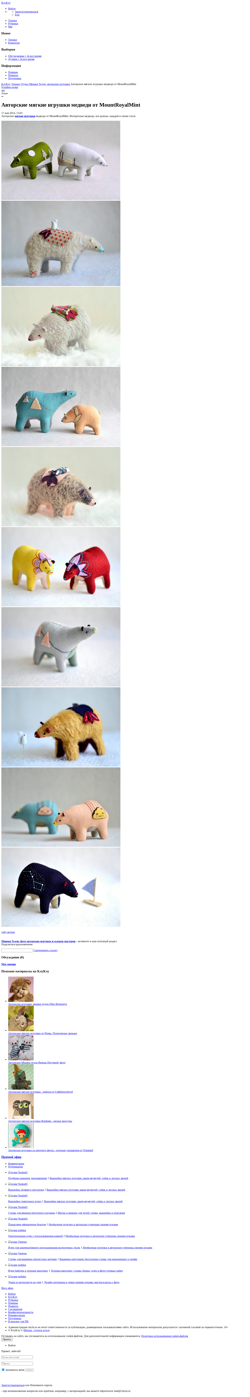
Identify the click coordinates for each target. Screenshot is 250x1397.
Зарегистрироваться (12, 1385)
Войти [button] (12, 1345)
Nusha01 (22, 1172)
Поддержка (14, 78)
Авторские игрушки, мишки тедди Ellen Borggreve (37, 1004)
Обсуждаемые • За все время (24, 56)
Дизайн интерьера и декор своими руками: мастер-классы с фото (81, 1282)
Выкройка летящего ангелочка (26, 1189)
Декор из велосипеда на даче (24, 1282)
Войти (12, 1293)
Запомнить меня (14, 1369)
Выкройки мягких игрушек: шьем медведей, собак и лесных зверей (89, 1178)
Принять (7, 1339)
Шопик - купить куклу (36, 1330)
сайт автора (8, 932)
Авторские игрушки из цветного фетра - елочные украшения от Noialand (50, 1150)
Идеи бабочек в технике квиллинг (28, 1270)
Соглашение (15, 1309)
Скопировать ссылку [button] (46, 950)
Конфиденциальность (20, 1312)
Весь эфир (7, 1288)
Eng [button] (17, 14)
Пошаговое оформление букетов (27, 1224)
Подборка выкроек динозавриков (27, 1178)
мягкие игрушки (25, 116)
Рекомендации (16, 1315)
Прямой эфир (11, 1157)
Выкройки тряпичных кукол (24, 1201)
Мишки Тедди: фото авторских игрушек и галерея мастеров (38, 941)
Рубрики (13, 23)
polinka (21, 1230)
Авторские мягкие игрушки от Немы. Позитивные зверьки (42, 1033)
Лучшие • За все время (21, 59)
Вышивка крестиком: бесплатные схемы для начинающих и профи (98, 1259)
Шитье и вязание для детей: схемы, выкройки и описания (91, 1212)
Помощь (13, 72)
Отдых (25, 84)
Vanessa (22, 1241)
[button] (12, 8)
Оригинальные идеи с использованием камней (35, 1236)
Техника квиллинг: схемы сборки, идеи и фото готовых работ (87, 1270)
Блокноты (14, 42)
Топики (12, 20)
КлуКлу (6, 2)
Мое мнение (8, 964)
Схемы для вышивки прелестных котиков (32, 1259)
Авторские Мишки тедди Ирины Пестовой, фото (36, 1062)
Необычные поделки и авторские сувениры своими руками (83, 1224)
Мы (10, 26)
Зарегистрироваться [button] (26, 11)
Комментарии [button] (16, 1163)
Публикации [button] (15, 1166)
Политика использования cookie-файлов (164, 1336)
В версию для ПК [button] (18, 1321)
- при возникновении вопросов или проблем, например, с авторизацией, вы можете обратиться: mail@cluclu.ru (65, 1391)
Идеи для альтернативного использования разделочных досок (44, 1247)
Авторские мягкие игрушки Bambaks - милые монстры (40, 1121)
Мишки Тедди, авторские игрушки (50, 84)
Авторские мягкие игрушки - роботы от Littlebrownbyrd (40, 1091)
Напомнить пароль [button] (41, 1385)
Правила (13, 75)
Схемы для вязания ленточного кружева (31, 1212)
